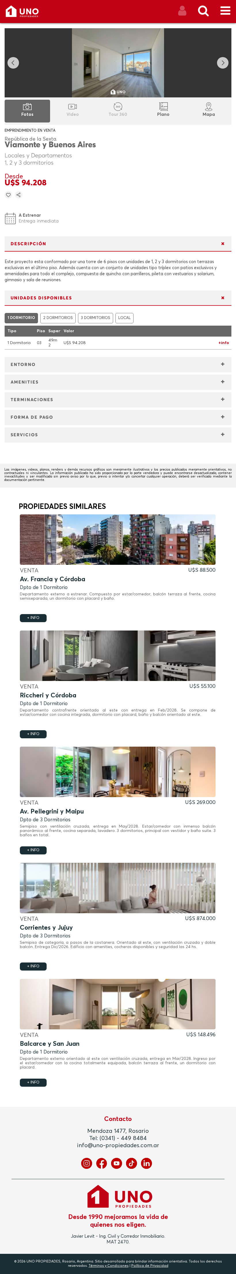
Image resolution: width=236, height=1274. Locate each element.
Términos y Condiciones (109, 1266)
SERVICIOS (24, 435)
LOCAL (124, 318)
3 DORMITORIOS (95, 318)
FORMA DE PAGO (32, 417)
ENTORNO (23, 365)
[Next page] (223, 63)
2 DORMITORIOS (58, 318)
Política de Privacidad (149, 1266)
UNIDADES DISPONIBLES (41, 298)
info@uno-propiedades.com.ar (118, 1145)
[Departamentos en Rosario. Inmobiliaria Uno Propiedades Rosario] (28, 13)
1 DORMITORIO (21, 318)
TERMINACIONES (32, 400)
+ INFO (33, 618)
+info (223, 343)
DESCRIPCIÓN (28, 244)
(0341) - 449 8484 (123, 1138)
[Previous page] (13, 63)
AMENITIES (25, 382)
